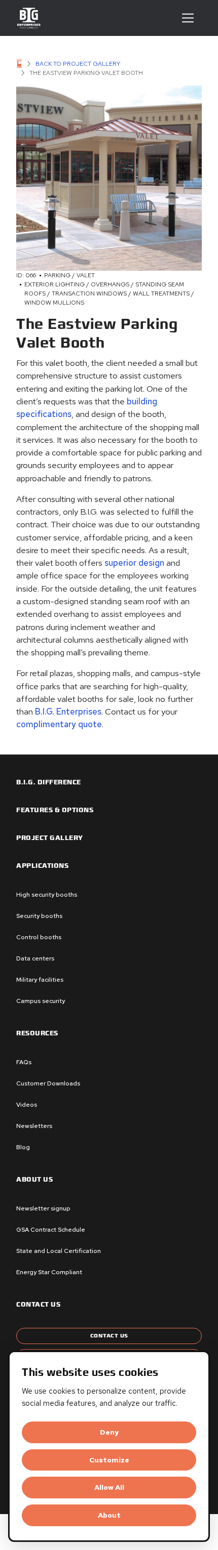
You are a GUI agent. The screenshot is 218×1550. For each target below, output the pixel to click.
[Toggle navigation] (188, 18)
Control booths (38, 937)
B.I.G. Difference (48, 782)
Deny (109, 1432)
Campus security (40, 1001)
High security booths (46, 895)
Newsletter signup (43, 1208)
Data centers (35, 958)
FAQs (23, 1062)
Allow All (109, 1487)
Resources (37, 1033)
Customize (109, 1459)
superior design (134, 562)
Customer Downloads (48, 1083)
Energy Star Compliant (49, 1272)
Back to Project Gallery (77, 64)
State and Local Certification (58, 1251)
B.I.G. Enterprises (68, 711)
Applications (42, 866)
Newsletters (34, 1126)
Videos (26, 1105)
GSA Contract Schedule (50, 1230)
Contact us (38, 1305)
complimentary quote (59, 724)
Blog (23, 1147)
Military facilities (39, 980)
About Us (34, 1180)
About (109, 1515)
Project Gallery (49, 838)
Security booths (39, 916)
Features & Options (54, 810)
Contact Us (109, 1335)
